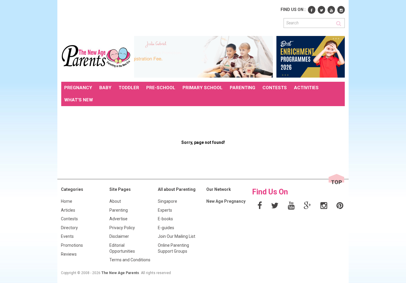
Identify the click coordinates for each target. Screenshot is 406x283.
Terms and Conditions (129, 259)
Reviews (69, 254)
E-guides (166, 227)
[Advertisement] (169, 17)
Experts (165, 210)
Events (67, 236)
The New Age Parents (120, 273)
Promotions (72, 245)
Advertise (118, 218)
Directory (69, 227)
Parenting (118, 210)
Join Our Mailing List (176, 236)
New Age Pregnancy (226, 201)
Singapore (167, 201)
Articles (68, 210)
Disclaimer (119, 236)
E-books (165, 218)
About (115, 201)
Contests (69, 218)
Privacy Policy (122, 227)
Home (66, 201)
